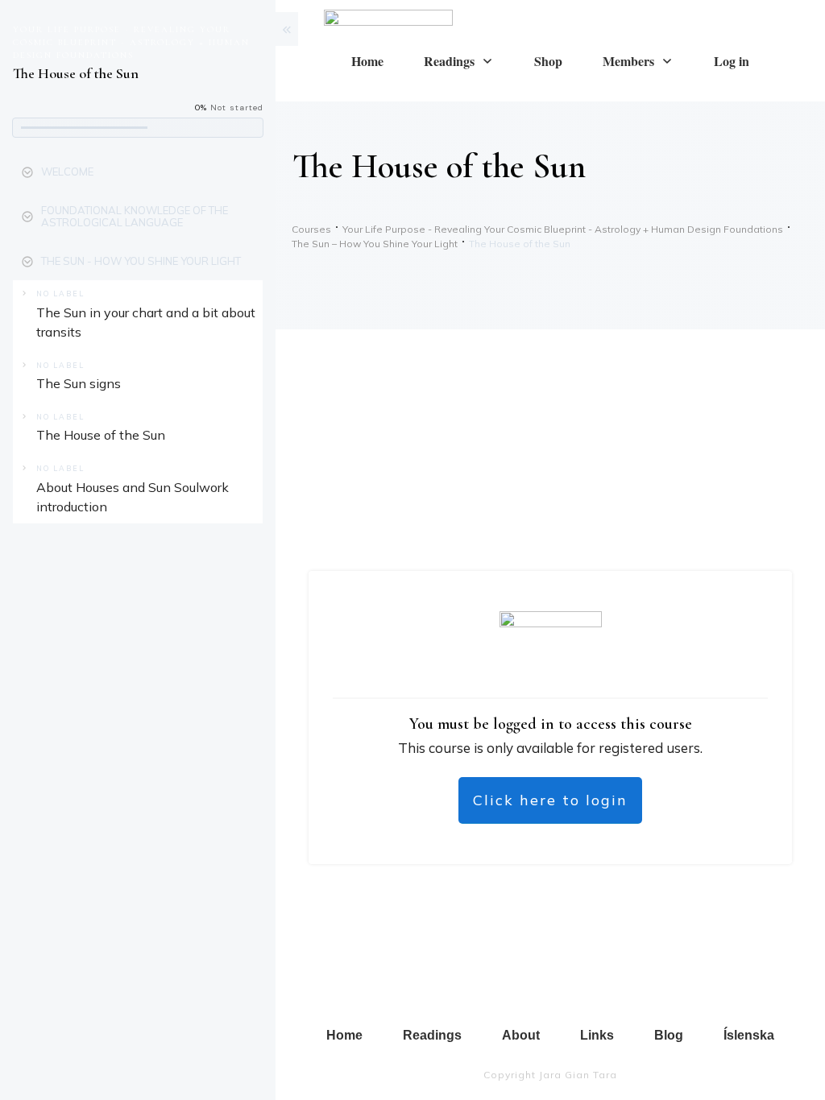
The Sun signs (78, 383)
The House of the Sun (100, 435)
